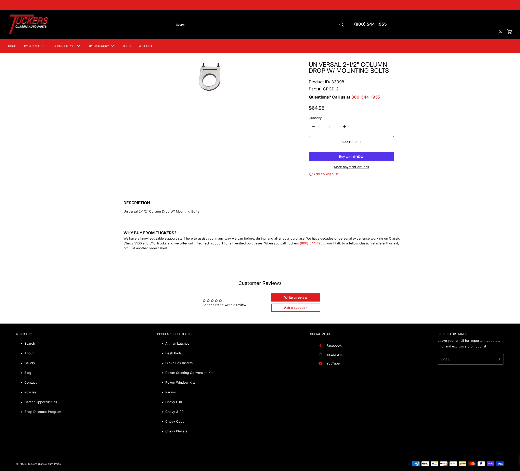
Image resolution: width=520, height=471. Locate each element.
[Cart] (507, 31)
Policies (30, 392)
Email (445, 359)
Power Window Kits (180, 382)
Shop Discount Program (42, 412)
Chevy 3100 (174, 412)
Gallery (29, 363)
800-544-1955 (365, 97)
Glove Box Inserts (179, 363)
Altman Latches (177, 343)
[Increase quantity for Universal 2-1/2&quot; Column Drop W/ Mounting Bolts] (344, 126)
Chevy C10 (173, 402)
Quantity (315, 118)
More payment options (351, 167)
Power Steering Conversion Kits (189, 373)
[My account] (498, 31)
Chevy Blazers (176, 431)
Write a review (295, 297)
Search (29, 343)
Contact (30, 382)
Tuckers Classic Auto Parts (44, 464)
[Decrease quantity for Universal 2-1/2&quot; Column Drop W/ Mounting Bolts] (313, 126)
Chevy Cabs (174, 421)
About (29, 353)
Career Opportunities (40, 402)
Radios (170, 392)
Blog (27, 373)
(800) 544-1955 (370, 24)
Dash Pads (173, 353)
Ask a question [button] (296, 308)
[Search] (339, 24)
